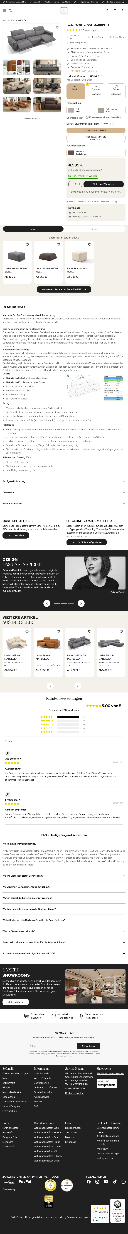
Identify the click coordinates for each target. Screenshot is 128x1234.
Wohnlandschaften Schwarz (48, 1132)
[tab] (57, 603)
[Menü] (4, 10)
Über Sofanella (41, 1073)
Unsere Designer (11, 1106)
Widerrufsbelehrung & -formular (109, 1142)
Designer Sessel (73, 1127)
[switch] (118, 1219)
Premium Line (9, 1111)
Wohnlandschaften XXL (46, 1151)
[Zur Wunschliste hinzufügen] (57, 27)
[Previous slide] (46, 603)
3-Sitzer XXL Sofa (18, 20)
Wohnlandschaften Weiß (46, 1127)
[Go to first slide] (81, 603)
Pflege (6, 1087)
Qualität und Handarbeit (14, 1101)
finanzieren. (114, 191)
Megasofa (7, 1142)
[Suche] (10, 10)
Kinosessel (70, 1142)
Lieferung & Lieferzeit (45, 1087)
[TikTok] (114, 1181)
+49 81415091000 (75, 1088)
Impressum (102, 1148)
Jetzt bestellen (16, 535)
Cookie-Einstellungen (108, 1153)
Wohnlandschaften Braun (47, 1142)
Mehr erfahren (16, 1002)
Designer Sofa (9, 1137)
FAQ (36, 1106)
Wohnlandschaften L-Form (48, 1156)
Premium (96, 93)
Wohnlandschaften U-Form (48, 1146)
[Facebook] (88, 1181)
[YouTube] (106, 1181)
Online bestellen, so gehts (16, 1073)
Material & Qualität (12, 1092)
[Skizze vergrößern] (95, 388)
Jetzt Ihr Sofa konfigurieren (87, 542)
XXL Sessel (71, 1132)
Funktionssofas (10, 1127)
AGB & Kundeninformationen (108, 1134)
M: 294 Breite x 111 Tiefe (96, 138)
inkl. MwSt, (85, 170)
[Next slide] (77, 685)
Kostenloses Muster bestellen (105, 117)
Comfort (76, 89)
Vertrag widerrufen (106, 1158)
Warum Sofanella (42, 1078)
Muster (6, 1078)
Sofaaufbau (8, 1097)
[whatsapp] (123, 1181)
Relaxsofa (7, 1132)
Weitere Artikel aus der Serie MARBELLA (64, 289)
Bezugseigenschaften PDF (87, 216)
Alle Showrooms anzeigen (110, 1073)
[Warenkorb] (123, 10)
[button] (107, 10)
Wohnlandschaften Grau (46, 1137)
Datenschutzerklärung (108, 1127)
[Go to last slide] (50, 685)
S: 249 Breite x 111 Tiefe (96, 130)
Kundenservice (41, 1097)
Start (4, 20)
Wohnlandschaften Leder (47, 1160)
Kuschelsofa (8, 1146)
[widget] (100, 1214)
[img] (12, 762)
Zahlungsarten (41, 1082)
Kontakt (38, 1101)
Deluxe (116, 93)
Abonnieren (88, 1046)
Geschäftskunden (43, 1092)
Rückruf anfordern (74, 1093)
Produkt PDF (79, 212)
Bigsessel (70, 1137)
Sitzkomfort (8, 1082)
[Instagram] (97, 1181)
